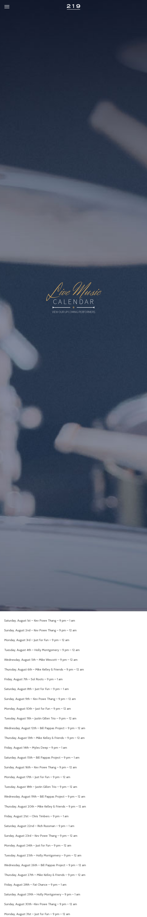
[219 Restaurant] (73, 7)
